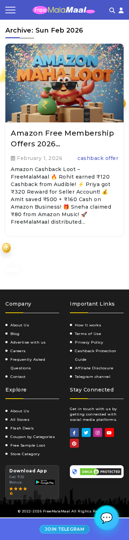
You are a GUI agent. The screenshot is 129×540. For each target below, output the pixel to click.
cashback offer (97, 158)
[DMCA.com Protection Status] (100, 471)
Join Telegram (64, 529)
